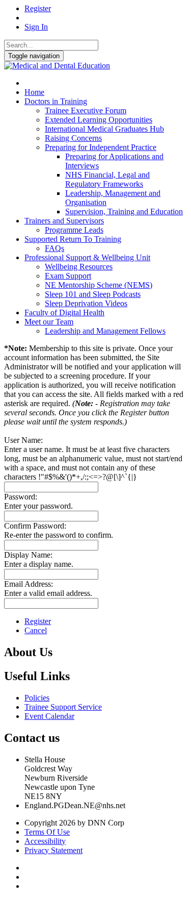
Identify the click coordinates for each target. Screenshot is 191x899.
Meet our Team (48, 321)
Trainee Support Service (63, 707)
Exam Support (68, 275)
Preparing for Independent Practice (100, 147)
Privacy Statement (53, 850)
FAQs (54, 248)
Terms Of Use (47, 832)
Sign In (36, 26)
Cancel (35, 630)
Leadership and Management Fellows (105, 331)
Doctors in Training (55, 101)
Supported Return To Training (72, 239)
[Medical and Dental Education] (57, 65)
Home (34, 92)
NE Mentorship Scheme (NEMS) (98, 285)
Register (37, 8)
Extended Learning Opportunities (98, 119)
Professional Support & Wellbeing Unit (87, 257)
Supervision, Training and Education (124, 211)
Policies (36, 697)
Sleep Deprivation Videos (86, 303)
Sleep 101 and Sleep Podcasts (93, 294)
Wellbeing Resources (79, 266)
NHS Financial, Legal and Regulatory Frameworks (107, 179)
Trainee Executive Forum (85, 110)
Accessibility (45, 841)
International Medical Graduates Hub (104, 128)
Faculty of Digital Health (64, 312)
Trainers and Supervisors (64, 220)
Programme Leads (74, 230)
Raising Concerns (73, 138)
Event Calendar (49, 716)
